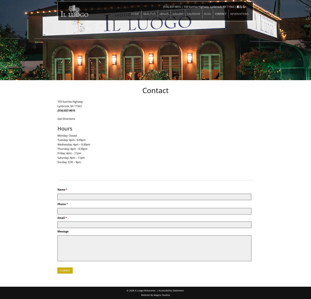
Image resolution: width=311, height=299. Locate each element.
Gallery (178, 14)
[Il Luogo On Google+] (244, 7)
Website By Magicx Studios (155, 295)
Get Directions (66, 119)
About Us (149, 14)
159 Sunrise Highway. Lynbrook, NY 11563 (209, 7)
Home (135, 14)
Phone (63, 204)
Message (63, 231)
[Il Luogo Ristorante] (74, 11)
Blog (207, 14)
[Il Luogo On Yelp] (241, 7)
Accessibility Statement (171, 290)
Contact (220, 14)
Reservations (239, 14)
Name (62, 189)
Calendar (193, 14)
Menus (164, 14)
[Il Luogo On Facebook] (238, 7)
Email (62, 218)
